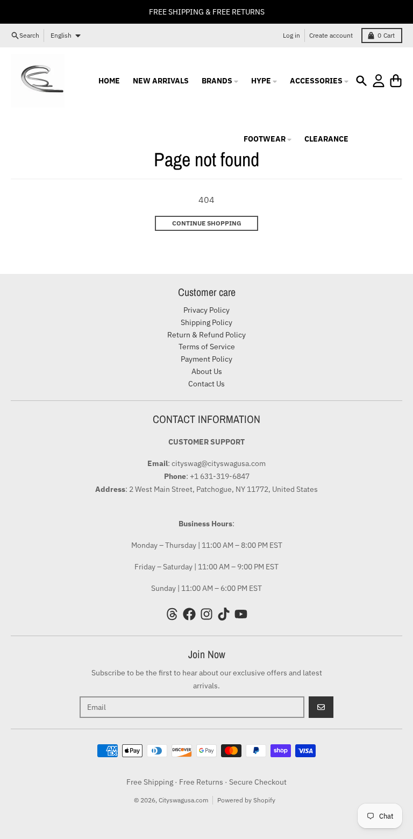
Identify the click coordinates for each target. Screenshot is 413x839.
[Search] (361, 80)
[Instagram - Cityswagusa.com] (206, 614)
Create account (331, 35)
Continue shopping (206, 223)
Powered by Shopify (246, 800)
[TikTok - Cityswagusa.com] (223, 614)
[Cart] (395, 80)
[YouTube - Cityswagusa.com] (240, 614)
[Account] (378, 80)
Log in (291, 35)
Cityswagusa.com (183, 800)
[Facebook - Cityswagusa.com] (189, 614)
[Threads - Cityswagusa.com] (172, 614)
